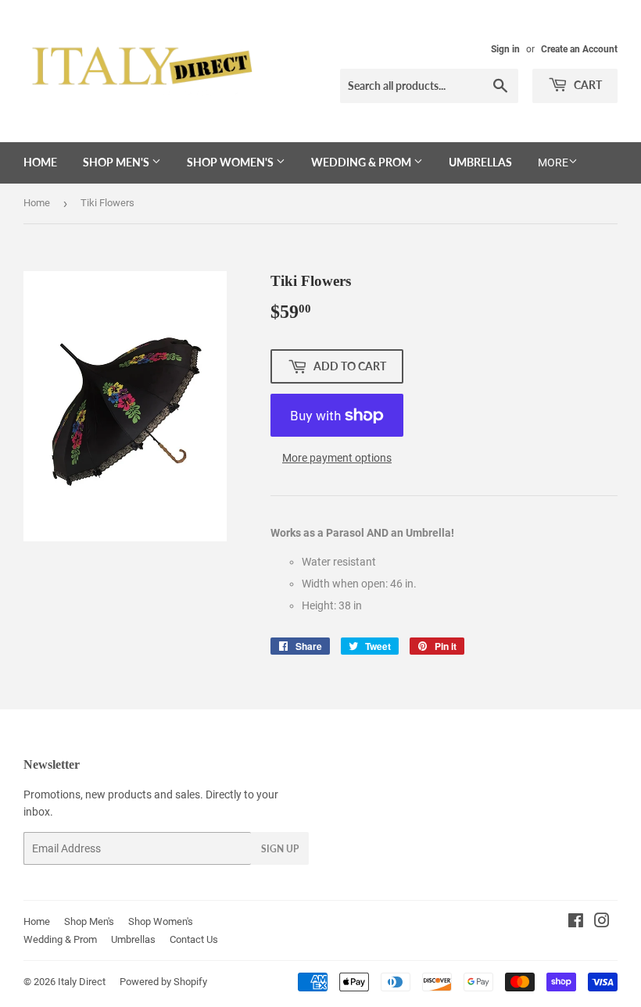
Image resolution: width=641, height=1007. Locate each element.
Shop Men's (117, 162)
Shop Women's (231, 162)
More (553, 162)
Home (40, 162)
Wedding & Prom (362, 162)
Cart (586, 84)
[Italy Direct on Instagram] (602, 922)
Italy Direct (82, 981)
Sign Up (280, 849)
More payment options (337, 458)
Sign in (505, 49)
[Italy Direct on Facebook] (576, 922)
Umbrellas (480, 162)
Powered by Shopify (163, 981)
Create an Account (579, 49)
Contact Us (194, 939)
